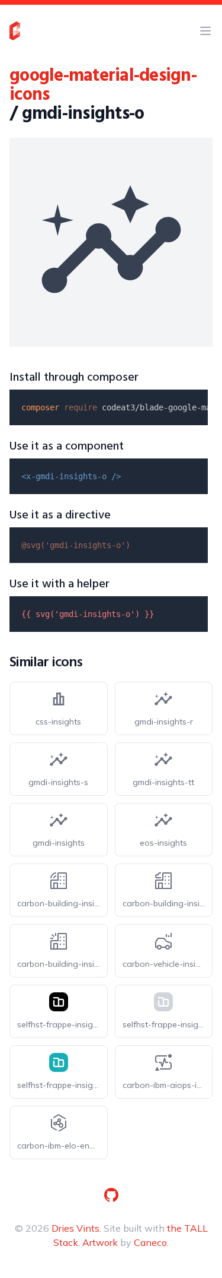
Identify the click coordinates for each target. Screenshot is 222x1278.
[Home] (14, 30)
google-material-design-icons (103, 85)
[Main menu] (205, 31)
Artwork (100, 1242)
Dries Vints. (76, 1228)
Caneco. (151, 1242)
